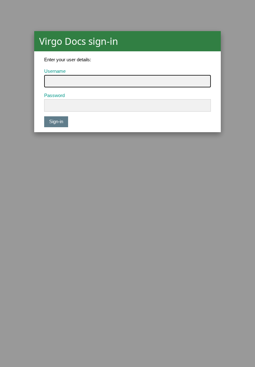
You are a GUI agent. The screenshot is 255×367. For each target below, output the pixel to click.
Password (54, 95)
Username (55, 71)
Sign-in (56, 121)
